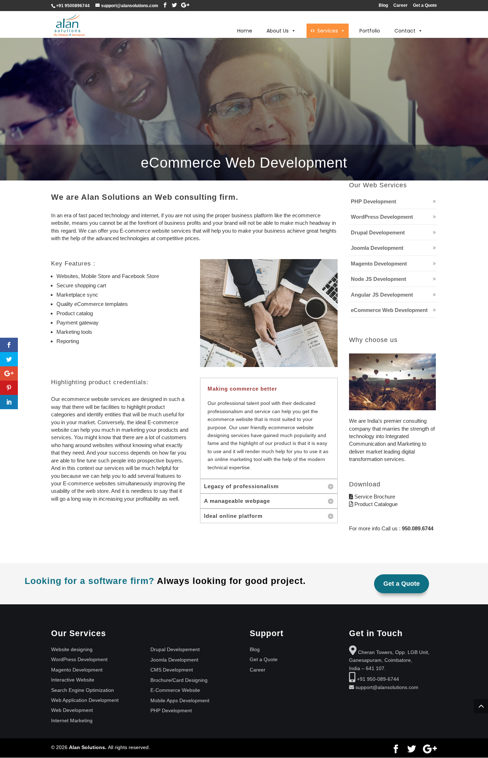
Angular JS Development (382, 295)
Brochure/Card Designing (179, 680)
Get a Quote (425, 5)
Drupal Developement (378, 232)
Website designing (72, 649)
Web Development (72, 710)
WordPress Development (382, 217)
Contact (404, 30)
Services (327, 30)
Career (400, 5)
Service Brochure (374, 497)
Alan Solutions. (88, 747)
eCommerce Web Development (389, 310)
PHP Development (373, 201)
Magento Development (379, 264)
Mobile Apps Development (179, 700)
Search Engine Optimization (82, 690)
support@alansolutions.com (386, 687)
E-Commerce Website (175, 690)
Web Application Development (85, 700)
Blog (383, 5)
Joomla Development (377, 248)
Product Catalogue (375, 504)
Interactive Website (72, 680)
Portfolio (369, 30)
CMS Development (171, 670)
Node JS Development (378, 279)
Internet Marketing (72, 720)
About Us (278, 30)
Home (244, 30)
